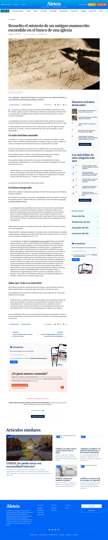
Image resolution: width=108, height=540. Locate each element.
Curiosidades (11, 19)
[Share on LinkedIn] (58, 104)
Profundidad (44, 11)
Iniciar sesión (83, 4)
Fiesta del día (78, 216)
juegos (58, 466)
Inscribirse (13, 362)
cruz (83, 466)
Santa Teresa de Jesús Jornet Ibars (59, 7)
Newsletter (54, 508)
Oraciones (3, 11)
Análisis (28, 11)
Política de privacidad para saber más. (38, 358)
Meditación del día (81, 222)
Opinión (35, 11)
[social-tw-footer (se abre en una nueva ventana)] (55, 530)
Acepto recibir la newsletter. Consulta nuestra (29, 358)
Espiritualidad (53, 11)
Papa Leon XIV (92, 11)
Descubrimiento (64, 11)
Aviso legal (61, 534)
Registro (91, 4)
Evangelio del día (80, 228)
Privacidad (75, 534)
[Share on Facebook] (55, 104)
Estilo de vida (74, 11)
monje (83, 437)
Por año (67, 508)
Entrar (42, 410)
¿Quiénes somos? (53, 534)
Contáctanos (68, 534)
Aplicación (53, 510)
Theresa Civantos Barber (29, 34)
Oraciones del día (80, 233)
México (101, 11)
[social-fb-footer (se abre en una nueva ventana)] (52, 530)
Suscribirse (91, 506)
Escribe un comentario (37, 416)
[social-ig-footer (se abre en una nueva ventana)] (58, 530)
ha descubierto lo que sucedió (39, 241)
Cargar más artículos (85, 144)
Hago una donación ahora (19, 385)
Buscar (24, 4)
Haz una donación (43, 534)
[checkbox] (10, 358)
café (58, 437)
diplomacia (10, 437)
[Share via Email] (63, 104)
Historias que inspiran (18, 11)
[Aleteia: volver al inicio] (54, 3)
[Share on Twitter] (61, 104)
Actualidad (83, 11)
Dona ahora (100, 4)
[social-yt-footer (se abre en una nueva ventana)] (49, 530)
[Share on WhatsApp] (66, 104)
